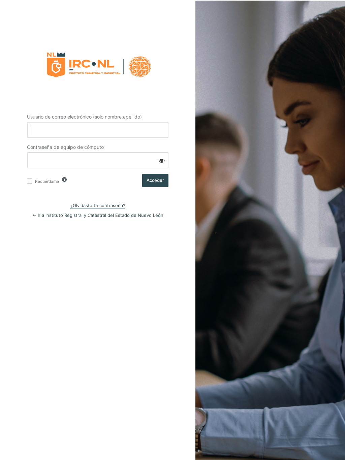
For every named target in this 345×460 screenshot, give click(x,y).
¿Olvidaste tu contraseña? (97, 205)
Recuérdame (47, 181)
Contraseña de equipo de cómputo (65, 147)
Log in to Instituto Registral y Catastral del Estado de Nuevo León (97, 63)
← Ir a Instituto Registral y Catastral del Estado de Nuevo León (97, 215)
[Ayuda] (64, 179)
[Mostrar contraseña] (161, 160)
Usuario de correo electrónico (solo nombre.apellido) (84, 117)
